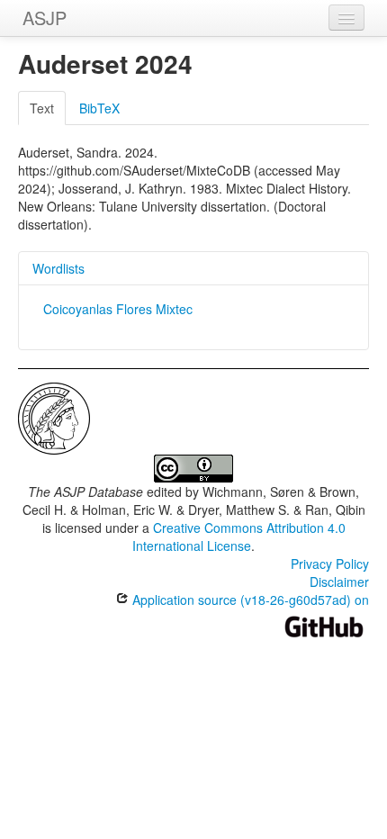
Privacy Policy (330, 564)
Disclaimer (339, 582)
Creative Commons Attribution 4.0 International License (239, 537)
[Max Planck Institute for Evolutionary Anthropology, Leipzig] (54, 417)
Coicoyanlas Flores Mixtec (118, 309)
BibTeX (99, 108)
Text (42, 108)
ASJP (44, 18)
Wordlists (58, 268)
